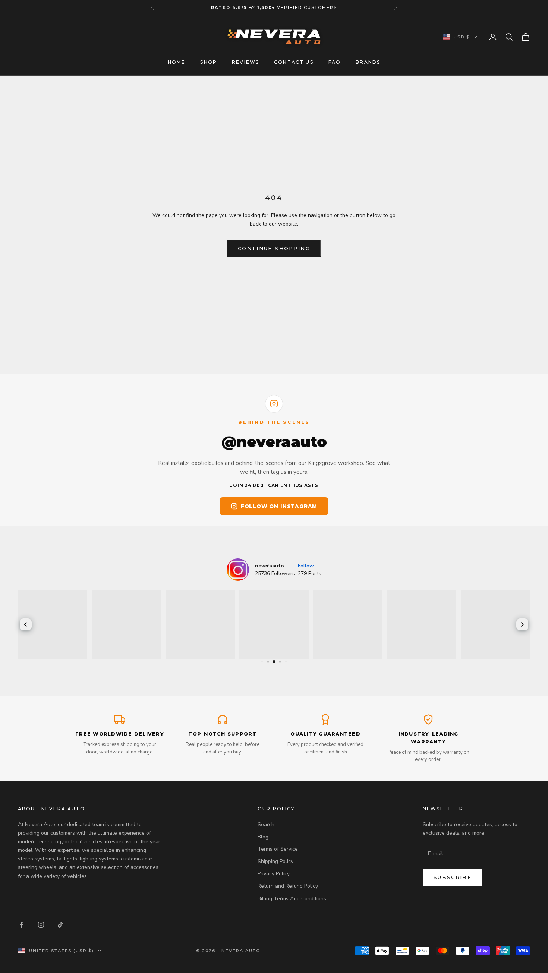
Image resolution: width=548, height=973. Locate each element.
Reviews (245, 62)
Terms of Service (278, 849)
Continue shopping (274, 248)
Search (266, 824)
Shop (208, 62)
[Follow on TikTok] (60, 924)
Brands (368, 62)
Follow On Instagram (279, 506)
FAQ (334, 62)
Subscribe (453, 877)
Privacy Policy (274, 873)
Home (177, 62)
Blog (263, 836)
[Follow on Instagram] (41, 924)
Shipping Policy (275, 861)
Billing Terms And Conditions (292, 898)
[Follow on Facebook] (21, 924)
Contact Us (294, 62)
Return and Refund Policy (288, 885)
